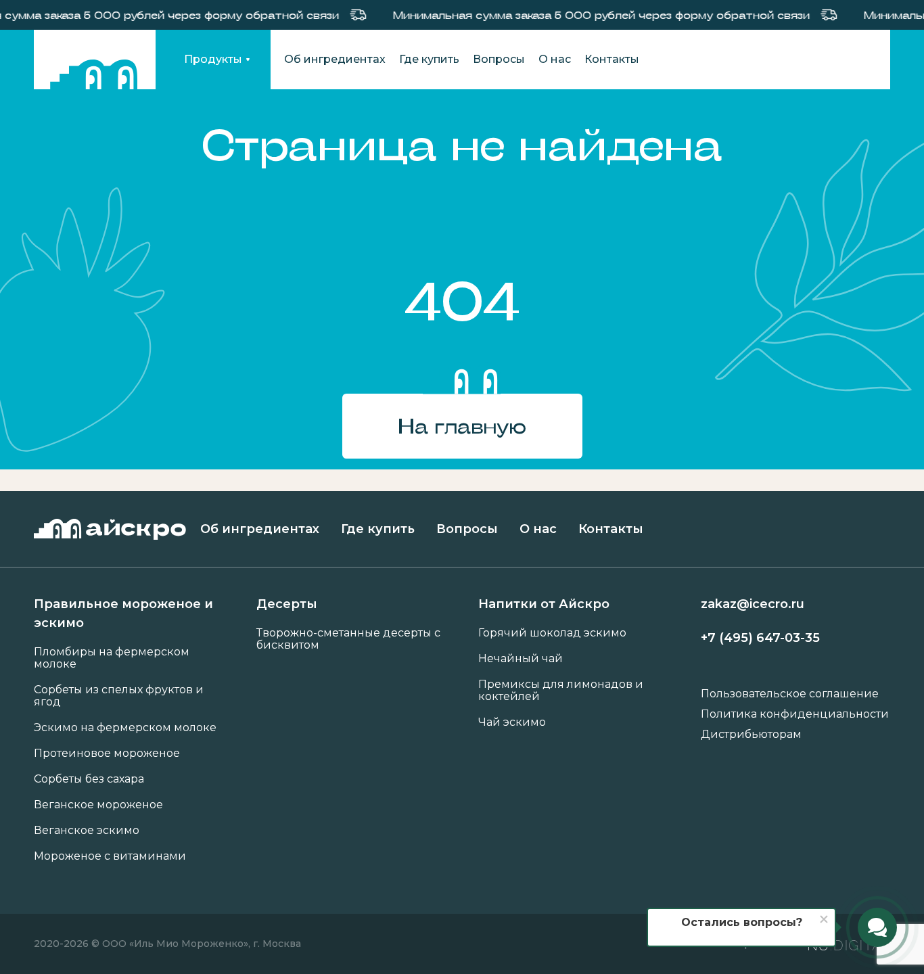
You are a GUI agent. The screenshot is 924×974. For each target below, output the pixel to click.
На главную (462, 426)
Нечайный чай (520, 659)
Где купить (429, 59)
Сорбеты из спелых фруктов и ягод (119, 696)
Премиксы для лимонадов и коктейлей (560, 690)
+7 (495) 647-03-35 (760, 637)
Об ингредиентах (335, 59)
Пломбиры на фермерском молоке (111, 658)
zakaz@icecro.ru (752, 604)
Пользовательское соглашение (790, 694)
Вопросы (499, 59)
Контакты (611, 59)
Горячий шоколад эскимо (552, 633)
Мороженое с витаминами (110, 856)
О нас (554, 59)
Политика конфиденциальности (795, 714)
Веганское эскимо (86, 831)
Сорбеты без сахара (89, 779)
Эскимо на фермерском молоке (125, 728)
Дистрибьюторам (751, 734)
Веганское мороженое (98, 805)
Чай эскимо (512, 722)
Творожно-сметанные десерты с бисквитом (348, 639)
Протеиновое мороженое (107, 753)
